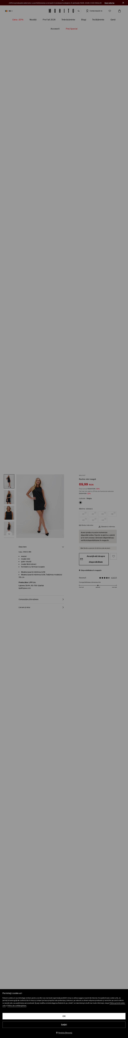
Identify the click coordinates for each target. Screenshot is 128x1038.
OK (64, 1016)
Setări (64, 1024)
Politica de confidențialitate (17, 1006)
